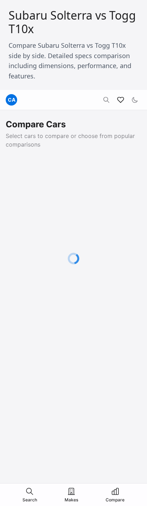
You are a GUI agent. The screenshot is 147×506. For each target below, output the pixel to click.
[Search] (106, 99)
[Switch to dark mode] (134, 99)
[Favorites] (120, 99)
